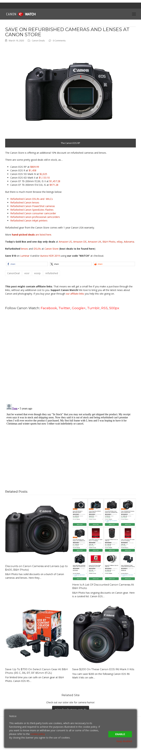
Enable (120, 734)
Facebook (49, 308)
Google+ (79, 308)
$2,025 (43, 174)
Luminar (25, 255)
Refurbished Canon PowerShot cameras (32, 206)
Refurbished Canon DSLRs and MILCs (31, 199)
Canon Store (51, 248)
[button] (134, 14)
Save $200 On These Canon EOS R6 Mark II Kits (103, 669)
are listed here (31, 234)
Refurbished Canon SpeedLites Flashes (31, 209)
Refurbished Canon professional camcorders (35, 217)
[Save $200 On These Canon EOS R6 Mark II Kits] (104, 633)
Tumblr (93, 308)
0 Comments (59, 40)
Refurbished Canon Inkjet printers (28, 220)
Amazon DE (79, 241)
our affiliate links (75, 293)
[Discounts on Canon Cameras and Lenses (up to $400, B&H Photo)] (37, 529)
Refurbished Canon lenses (24, 202)
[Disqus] (70, 357)
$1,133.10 (44, 177)
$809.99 (34, 166)
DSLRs (37, 248)
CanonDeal (13, 273)
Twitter (64, 308)
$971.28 (54, 184)
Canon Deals (38, 40)
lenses (24, 248)
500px (114, 308)
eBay (119, 241)
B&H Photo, (109, 241)
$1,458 (32, 170)
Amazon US (65, 241)
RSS (104, 308)
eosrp (37, 273)
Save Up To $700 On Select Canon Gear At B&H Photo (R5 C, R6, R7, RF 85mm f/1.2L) (36, 671)
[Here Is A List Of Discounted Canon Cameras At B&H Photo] (104, 539)
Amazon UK (94, 241)
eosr (26, 273)
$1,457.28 (54, 181)
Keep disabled (124, 741)
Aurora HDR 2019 (50, 255)
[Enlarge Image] (68, 96)
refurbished (51, 273)
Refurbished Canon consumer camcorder (33, 213)
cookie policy (37, 734)
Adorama (129, 241)
